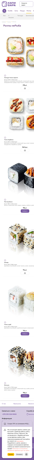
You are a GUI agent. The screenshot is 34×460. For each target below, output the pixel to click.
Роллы (29, 11)
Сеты (16, 11)
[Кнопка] (26, 454)
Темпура (20, 15)
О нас (4, 404)
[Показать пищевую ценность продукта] (5, 76)
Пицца (22, 11)
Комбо (10, 11)
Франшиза (17, 404)
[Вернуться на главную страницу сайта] (9, 4)
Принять (10, 454)
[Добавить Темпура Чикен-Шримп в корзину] (25, 88)
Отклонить (19, 454)
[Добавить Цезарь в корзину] (25, 273)
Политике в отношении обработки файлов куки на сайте (18, 449)
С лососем (11, 16)
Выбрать (25, 211)
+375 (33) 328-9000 (9, 414)
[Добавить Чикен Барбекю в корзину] (25, 150)
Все (4, 15)
